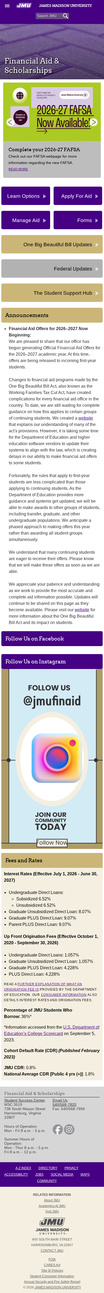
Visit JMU (52, 1211)
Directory (47, 1168)
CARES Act (52, 1265)
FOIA (52, 1259)
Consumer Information (64, 995)
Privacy (71, 1168)
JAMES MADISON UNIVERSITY (58, 1287)
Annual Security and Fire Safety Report (52, 1282)
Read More (18, 169)
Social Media (62, 1174)
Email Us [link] (60, 1100)
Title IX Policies (52, 1271)
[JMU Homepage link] (52, 1234)
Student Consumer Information (52, 1276)
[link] (58, 1133)
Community (47, 1181)
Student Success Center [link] (24, 1100)
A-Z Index (23, 1168)
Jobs (39, 1174)
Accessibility (16, 1174)
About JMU (52, 1200)
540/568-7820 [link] (64, 1104)
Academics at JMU (52, 1206)
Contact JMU (52, 1251)
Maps (85, 1174)
